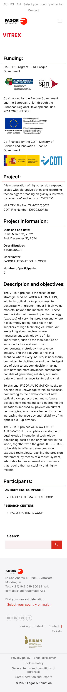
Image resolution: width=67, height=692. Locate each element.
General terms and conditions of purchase (33, 669)
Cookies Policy (33, 663)
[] (56, 545)
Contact (33, 10)
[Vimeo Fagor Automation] (22, 618)
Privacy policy (20, 658)
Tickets (57, 631)
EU (6, 4)
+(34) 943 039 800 (25, 586)
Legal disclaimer (45, 658)
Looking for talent (31, 626)
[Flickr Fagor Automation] (8, 618)
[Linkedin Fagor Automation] (15, 618)
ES (12, 4)
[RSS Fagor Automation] (29, 618)
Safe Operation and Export (33, 677)
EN (19, 4)
